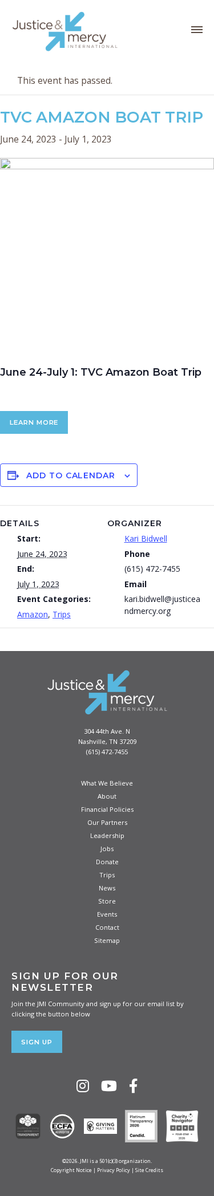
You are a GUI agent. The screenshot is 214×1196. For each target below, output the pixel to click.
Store (107, 901)
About (107, 796)
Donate (107, 861)
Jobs (107, 848)
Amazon (32, 614)
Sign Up (37, 1042)
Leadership (107, 835)
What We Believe (107, 783)
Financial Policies (107, 809)
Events (107, 914)
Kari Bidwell (145, 538)
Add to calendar (70, 475)
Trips (62, 614)
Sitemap (107, 940)
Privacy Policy (113, 1170)
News (107, 888)
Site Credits (149, 1170)
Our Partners (107, 822)
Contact (107, 927)
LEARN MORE (34, 422)
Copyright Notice (71, 1170)
